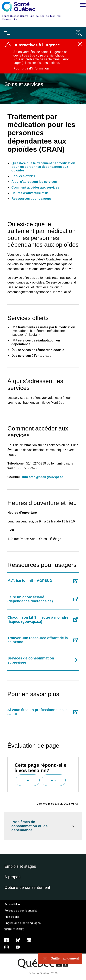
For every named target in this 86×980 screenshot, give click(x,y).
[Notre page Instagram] (6, 947)
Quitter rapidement (65, 958)
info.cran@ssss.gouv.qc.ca (42, 477)
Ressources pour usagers (31, 198)
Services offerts (23, 176)
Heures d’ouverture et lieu (31, 193)
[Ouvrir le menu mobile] (7, 33)
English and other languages (22, 922)
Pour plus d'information (31, 68)
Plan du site (11, 916)
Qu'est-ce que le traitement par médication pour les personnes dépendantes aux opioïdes (43, 166)
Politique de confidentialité (20, 910)
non (53, 780)
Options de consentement (27, 887)
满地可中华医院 (14, 929)
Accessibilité (12, 904)
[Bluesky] (18, 940)
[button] (82, 6)
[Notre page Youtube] (18, 947)
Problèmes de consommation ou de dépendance (29, 826)
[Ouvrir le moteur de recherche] (79, 33)
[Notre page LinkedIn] (29, 940)
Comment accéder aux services (35, 187)
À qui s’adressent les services (34, 181)
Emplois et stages (20, 866)
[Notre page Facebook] (6, 940)
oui (27, 780)
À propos (12, 877)
